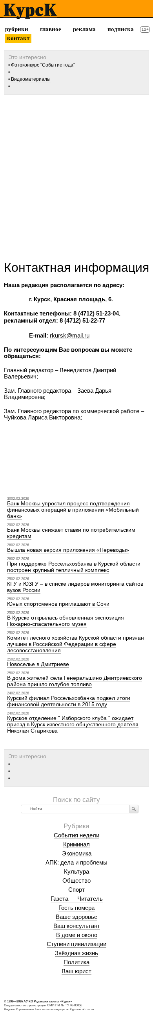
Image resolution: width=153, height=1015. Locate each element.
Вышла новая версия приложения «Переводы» (68, 550)
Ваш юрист (76, 971)
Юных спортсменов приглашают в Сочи (58, 604)
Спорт (76, 889)
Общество (76, 880)
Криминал (76, 844)
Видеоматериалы (31, 79)
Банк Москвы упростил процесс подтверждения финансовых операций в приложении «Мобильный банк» (73, 509)
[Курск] (30, 11)
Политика (76, 962)
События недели (76, 835)
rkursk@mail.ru (69, 335)
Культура (76, 871)
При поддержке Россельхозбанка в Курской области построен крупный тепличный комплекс (73, 566)
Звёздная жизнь (76, 953)
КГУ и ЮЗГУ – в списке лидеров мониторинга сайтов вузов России (75, 587)
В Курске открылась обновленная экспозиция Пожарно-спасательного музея (65, 620)
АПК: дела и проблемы (76, 862)
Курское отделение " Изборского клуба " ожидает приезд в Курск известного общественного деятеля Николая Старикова (72, 724)
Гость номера (76, 907)
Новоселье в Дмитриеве (38, 664)
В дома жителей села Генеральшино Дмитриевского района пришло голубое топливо (74, 681)
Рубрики (16, 29)
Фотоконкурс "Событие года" (43, 65)
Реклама (84, 29)
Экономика (76, 853)
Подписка (120, 29)
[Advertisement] (76, 175)
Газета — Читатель (77, 898)
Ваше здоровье (76, 916)
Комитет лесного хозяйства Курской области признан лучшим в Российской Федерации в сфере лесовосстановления (75, 644)
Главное (50, 29)
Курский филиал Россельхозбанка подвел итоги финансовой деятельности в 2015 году (68, 701)
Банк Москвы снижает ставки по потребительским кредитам (71, 533)
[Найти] (133, 809)
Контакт (18, 38)
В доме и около (76, 934)
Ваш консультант (76, 925)
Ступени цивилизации (76, 944)
